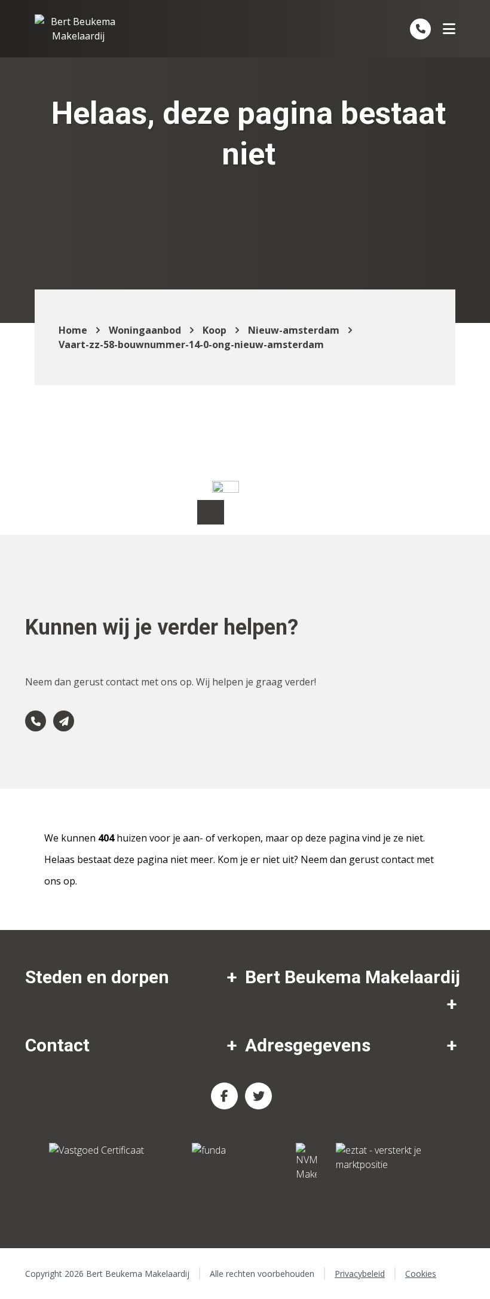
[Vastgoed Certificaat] (111, 1162)
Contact (57, 1045)
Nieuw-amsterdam (293, 330)
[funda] (234, 1162)
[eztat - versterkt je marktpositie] (379, 1162)
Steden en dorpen (97, 976)
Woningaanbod (145, 330)
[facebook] (224, 1095)
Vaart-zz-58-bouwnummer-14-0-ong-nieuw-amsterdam (191, 344)
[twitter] (258, 1095)
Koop (214, 330)
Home (73, 330)
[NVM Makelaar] (306, 1162)
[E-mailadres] (63, 721)
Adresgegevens (307, 1045)
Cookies (420, 1273)
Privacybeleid (360, 1273)
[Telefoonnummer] (420, 29)
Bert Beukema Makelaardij (352, 976)
